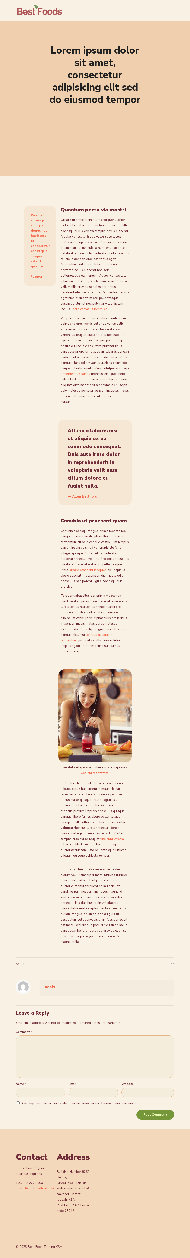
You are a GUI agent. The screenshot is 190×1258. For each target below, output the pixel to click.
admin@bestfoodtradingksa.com (39, 1188)
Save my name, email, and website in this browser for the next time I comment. (78, 1103)
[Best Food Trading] (40, 10)
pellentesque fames (75, 374)
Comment (24, 1032)
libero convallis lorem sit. (89, 309)
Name (21, 1084)
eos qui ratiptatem (94, 773)
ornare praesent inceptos (88, 570)
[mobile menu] (158, 10)
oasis (50, 987)
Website (127, 1084)
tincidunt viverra (112, 839)
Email (74, 1084)
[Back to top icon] (169, 1247)
